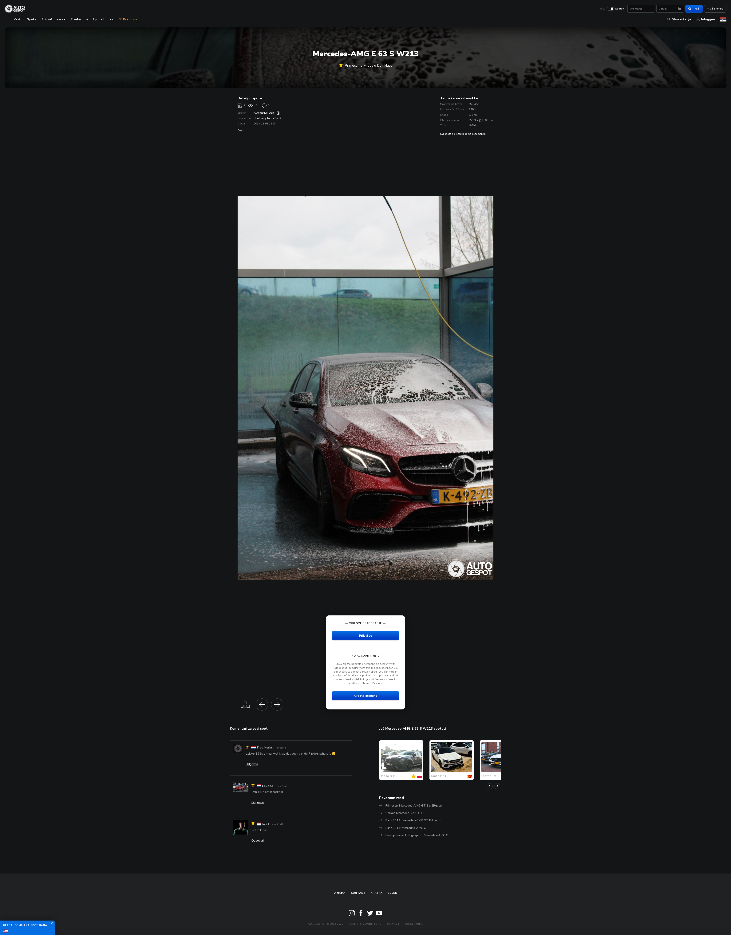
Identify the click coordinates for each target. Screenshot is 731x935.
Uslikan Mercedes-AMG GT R (405, 813)
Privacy (393, 924)
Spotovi (619, 8)
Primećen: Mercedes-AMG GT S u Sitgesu (413, 805)
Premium (129, 19)
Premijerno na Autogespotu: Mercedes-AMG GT (417, 835)
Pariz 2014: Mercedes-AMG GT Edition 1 (413, 820)
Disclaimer (414, 924)
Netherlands (274, 118)
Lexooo (267, 786)
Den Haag (260, 118)
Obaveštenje (681, 19)
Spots (31, 19)
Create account (365, 696)
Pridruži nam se (53, 19)
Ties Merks (264, 748)
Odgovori (252, 764)
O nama (340, 893)
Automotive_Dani (264, 113)
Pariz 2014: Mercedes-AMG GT (406, 828)
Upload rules (103, 19)
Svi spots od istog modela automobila (463, 134)
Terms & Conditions (364, 924)
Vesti (602, 8)
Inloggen (708, 19)
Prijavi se (365, 636)
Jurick (266, 824)
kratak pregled (384, 893)
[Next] (497, 786)
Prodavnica (79, 19)
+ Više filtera (715, 8)
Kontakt (358, 893)
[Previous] (489, 786)
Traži (696, 8)
